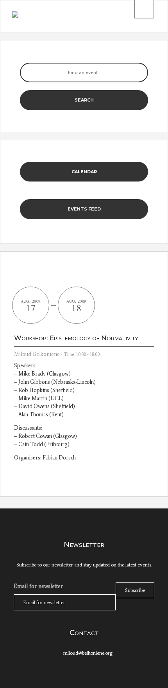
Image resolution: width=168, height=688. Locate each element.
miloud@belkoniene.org (88, 653)
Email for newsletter (38, 586)
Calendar (84, 171)
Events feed (84, 209)
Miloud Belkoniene (37, 354)
